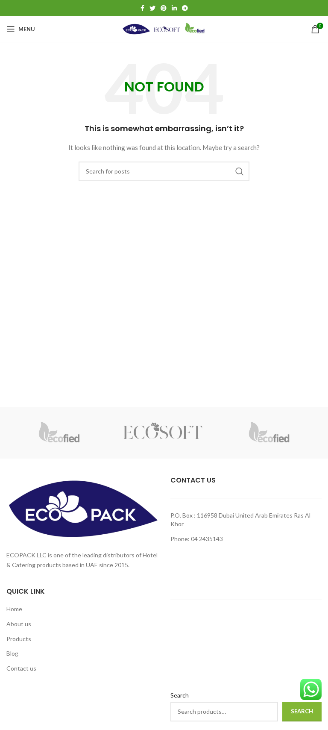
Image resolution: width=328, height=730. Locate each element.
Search (179, 695)
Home (14, 608)
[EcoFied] (58, 433)
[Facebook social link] (142, 8)
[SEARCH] (239, 171)
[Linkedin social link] (174, 8)
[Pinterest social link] (163, 8)
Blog (12, 653)
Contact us (21, 668)
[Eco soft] (164, 433)
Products (18, 638)
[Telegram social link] (184, 8)
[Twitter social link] (152, 8)
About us (18, 623)
